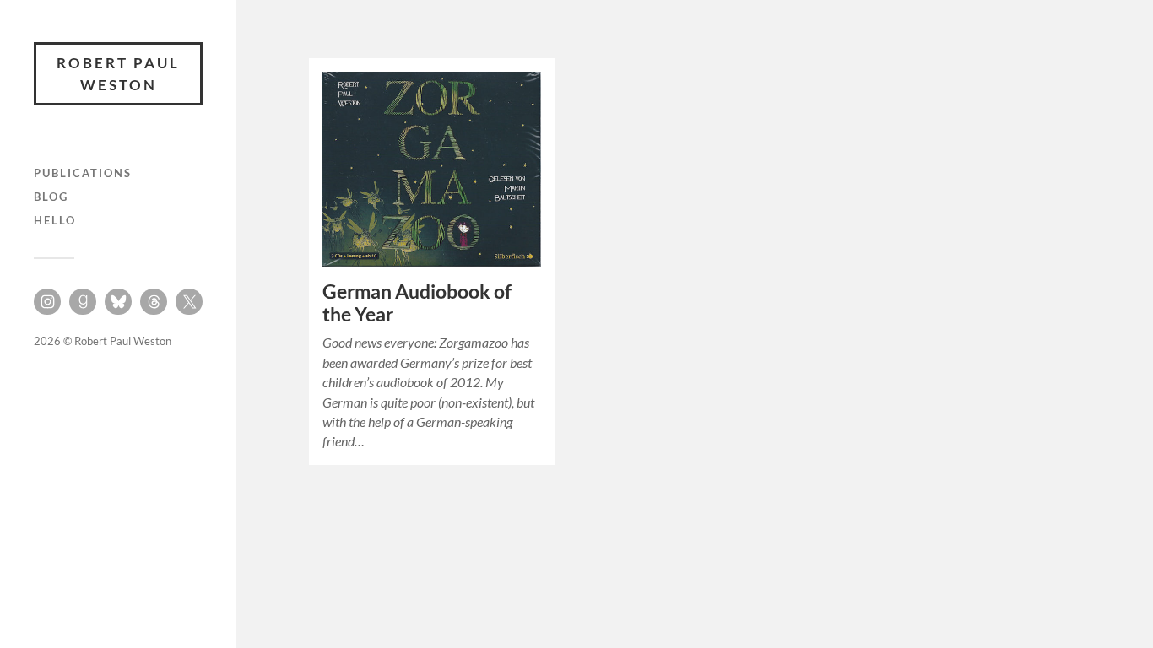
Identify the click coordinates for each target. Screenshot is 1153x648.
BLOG (51, 196)
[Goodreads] (82, 302)
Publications (83, 173)
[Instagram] (47, 302)
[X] (189, 302)
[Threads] (153, 302)
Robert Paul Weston (118, 74)
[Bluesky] (118, 302)
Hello (55, 220)
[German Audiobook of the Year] (431, 169)
